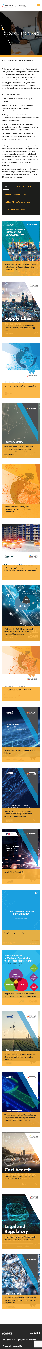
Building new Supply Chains (15, 194)
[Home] (14, 5)
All (6, 186)
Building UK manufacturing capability (19, 202)
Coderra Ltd (17, 1346)
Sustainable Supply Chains (15, 209)
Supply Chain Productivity (22, 186)
